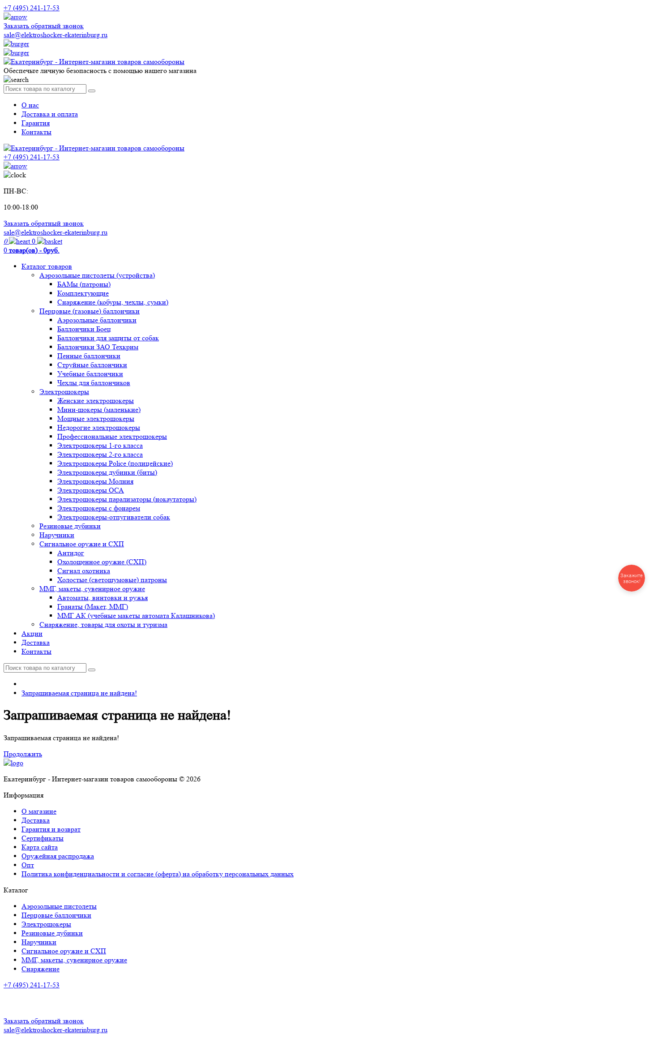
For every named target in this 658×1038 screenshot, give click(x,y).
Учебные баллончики (90, 373)
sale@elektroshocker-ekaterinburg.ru (55, 34)
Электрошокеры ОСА (90, 490)
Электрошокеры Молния (95, 481)
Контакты (36, 132)
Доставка (35, 642)
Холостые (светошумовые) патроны (112, 579)
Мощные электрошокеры (95, 418)
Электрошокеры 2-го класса (100, 454)
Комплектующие (83, 293)
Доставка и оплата (49, 114)
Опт (27, 865)
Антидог (70, 553)
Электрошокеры (64, 391)
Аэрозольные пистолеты (59, 906)
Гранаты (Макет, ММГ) (92, 606)
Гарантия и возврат (51, 829)
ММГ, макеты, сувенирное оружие (92, 588)
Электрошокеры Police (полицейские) (115, 463)
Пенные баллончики (88, 356)
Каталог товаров (46, 266)
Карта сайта (39, 847)
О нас (30, 105)
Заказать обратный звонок (44, 25)
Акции (32, 633)
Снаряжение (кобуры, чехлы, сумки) (112, 302)
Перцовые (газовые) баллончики (89, 311)
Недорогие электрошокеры (98, 427)
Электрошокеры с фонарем (98, 508)
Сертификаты (42, 838)
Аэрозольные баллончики (97, 320)
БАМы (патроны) (84, 284)
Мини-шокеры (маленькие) (99, 409)
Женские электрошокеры (95, 400)
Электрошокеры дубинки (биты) (107, 472)
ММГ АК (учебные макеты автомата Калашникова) (136, 615)
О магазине (38, 811)
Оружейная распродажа (57, 856)
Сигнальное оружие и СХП (81, 544)
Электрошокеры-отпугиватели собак (113, 517)
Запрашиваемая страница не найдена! (79, 693)
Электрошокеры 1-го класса (100, 445)
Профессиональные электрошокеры (112, 436)
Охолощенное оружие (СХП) (101, 562)
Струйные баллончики (92, 364)
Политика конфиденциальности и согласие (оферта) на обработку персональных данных (157, 874)
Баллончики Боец (84, 329)
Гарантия (35, 123)
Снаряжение (40, 969)
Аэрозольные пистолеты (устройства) (97, 275)
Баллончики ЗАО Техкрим (97, 347)
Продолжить (23, 754)
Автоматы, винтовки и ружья (102, 597)
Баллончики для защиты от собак (108, 338)
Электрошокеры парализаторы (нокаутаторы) (127, 499)
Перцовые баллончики (56, 915)
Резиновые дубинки (70, 526)
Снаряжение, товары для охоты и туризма (103, 624)
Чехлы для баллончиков (93, 382)
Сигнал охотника (83, 570)
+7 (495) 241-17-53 (32, 985)
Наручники (56, 535)
